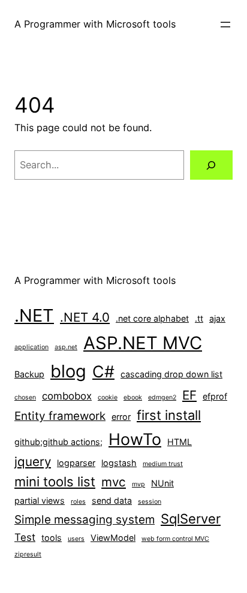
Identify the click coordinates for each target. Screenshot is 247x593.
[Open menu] (225, 24)
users (76, 539)
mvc (113, 481)
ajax (217, 318)
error (121, 417)
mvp (138, 484)
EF (189, 395)
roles (78, 502)
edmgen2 (162, 397)
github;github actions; (58, 442)
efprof (215, 396)
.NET (34, 315)
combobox (67, 396)
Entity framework (60, 416)
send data (112, 500)
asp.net (66, 347)
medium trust (163, 464)
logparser (76, 463)
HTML (179, 442)
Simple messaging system (84, 520)
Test (24, 537)
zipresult (27, 554)
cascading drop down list (171, 374)
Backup (29, 374)
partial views (39, 500)
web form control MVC (175, 539)
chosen (25, 397)
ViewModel (113, 538)
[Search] (211, 165)
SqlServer (191, 519)
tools (51, 538)
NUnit (162, 483)
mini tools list (54, 481)
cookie (108, 397)
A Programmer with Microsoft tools (95, 24)
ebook (132, 397)
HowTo (135, 439)
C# (103, 371)
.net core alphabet (152, 318)
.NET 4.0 (85, 317)
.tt (199, 318)
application (31, 347)
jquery (32, 461)
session (149, 502)
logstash (119, 463)
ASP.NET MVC (142, 342)
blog (68, 371)
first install (169, 415)
